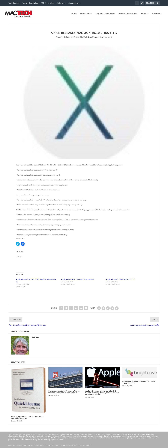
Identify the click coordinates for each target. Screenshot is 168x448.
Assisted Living (133, 434)
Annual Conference (128, 14)
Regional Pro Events (105, 14)
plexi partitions (132, 438)
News (143, 14)
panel (16, 438)
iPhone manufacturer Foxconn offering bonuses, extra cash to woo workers (64, 392)
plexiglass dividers (89, 438)
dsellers (66, 37)
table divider (54, 438)
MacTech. (27, 445)
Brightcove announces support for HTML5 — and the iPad (139, 382)
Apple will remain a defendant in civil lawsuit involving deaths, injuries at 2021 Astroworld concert (102, 393)
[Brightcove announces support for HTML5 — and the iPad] (139, 372)
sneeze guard (44, 438)
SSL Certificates (47, 3)
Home (74, 14)
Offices (62, 436)
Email (63, 445)
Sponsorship (73, 3)
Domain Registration (30, 3)
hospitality (125, 436)
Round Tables (122, 434)
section (132, 436)
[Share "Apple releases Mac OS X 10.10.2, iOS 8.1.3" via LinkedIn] (76, 308)
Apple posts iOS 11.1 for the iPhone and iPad (77, 279)
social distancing (33, 438)
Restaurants (70, 436)
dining (109, 436)
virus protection (76, 438)
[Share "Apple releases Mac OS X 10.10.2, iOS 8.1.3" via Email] (85, 308)
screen (143, 436)
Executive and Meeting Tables (48, 436)
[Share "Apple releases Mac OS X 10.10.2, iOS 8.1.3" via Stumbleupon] (80, 308)
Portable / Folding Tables (75, 434)
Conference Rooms (30, 436)
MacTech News (86, 37)
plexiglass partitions (146, 438)
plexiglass (22, 438)
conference (99, 436)
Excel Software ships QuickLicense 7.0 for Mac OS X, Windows (27, 417)
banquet (91, 436)
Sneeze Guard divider (119, 438)
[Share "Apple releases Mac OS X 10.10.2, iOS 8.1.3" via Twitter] (66, 308)
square (10, 438)
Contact (156, 14)
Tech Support (13, 3)
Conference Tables (59, 434)
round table (20, 439)
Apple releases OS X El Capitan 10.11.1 (120, 279)
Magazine (84, 14)
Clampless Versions (15, 436)
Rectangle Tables (91, 434)
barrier (138, 436)
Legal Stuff (49, 445)
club (105, 436)
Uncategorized (97, 37)
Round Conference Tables (107, 434)
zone (148, 436)
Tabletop (154, 436)
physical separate (57, 439)
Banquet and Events (147, 434)
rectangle (84, 436)
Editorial (60, 3)
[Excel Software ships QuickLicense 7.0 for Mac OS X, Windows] (28, 390)
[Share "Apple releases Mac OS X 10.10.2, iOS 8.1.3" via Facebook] (61, 308)
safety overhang (31, 439)
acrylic (77, 436)
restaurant (116, 436)
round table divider (104, 438)
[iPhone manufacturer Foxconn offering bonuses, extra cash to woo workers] (65, 377)
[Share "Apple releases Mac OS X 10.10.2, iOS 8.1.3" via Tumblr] (71, 308)
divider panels (65, 438)
